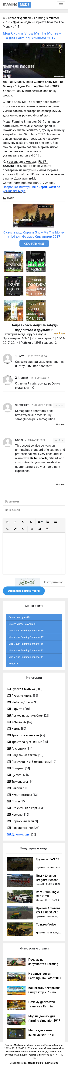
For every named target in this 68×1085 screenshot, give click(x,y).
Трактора (40, 933)
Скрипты (18, 709)
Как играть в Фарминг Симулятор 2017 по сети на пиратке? (44, 992)
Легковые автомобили (27, 715)
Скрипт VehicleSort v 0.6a (37, 264)
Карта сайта (52, 1063)
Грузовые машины (45, 867)
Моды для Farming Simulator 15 (25, 643)
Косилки (17, 814)
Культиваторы (22, 795)
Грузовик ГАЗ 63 (47, 859)
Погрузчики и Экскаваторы (31, 762)
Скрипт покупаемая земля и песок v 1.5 (38, 287)
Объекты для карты (26, 808)
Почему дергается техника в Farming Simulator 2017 (41, 1006)
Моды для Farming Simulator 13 (25, 650)
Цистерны (19, 775)
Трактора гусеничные (27, 742)
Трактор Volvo (46, 924)
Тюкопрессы (20, 781)
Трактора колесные (25, 735)
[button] (7, 521)
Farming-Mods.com (15, 1045)
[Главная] (4, 18)
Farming (16, 5)
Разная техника (23, 828)
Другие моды (36, 334)
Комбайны (19, 722)
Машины (40, 900)
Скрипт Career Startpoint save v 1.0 (15, 262)
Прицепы (18, 768)
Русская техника (23, 689)
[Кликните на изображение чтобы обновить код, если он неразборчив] (27, 582)
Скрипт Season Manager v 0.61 (14, 311)
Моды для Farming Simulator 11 (25, 657)
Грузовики (19, 748)
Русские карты (22, 695)
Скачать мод (34, 243)
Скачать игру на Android (21, 624)
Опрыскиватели (23, 821)
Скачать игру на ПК (19, 617)
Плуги (16, 801)
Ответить (60, 424)
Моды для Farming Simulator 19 (25, 630)
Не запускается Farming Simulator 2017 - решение (44, 978)
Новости (13, 663)
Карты (16, 729)
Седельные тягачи (25, 755)
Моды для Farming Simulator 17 (25, 637)
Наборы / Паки (22, 702)
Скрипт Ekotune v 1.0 (13, 289)
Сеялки (17, 788)
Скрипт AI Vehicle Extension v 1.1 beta (36, 311)
